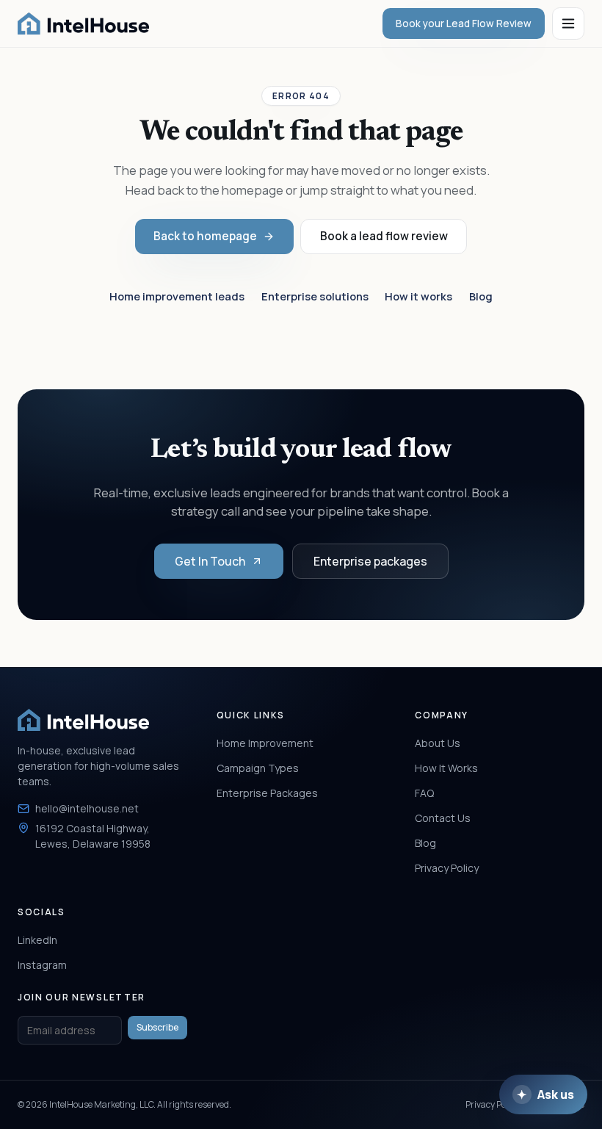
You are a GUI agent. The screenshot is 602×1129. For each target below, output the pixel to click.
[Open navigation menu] (568, 23)
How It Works (446, 768)
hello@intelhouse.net (87, 808)
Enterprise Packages (267, 793)
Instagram (42, 965)
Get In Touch (210, 561)
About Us (437, 743)
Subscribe (157, 1027)
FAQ (424, 793)
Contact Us (443, 818)
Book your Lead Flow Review (464, 23)
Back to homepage (205, 236)
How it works (418, 296)
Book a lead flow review (384, 236)
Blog (481, 296)
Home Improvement (265, 743)
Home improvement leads (176, 296)
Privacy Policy (447, 868)
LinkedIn (37, 940)
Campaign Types (258, 768)
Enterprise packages (370, 561)
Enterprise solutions (315, 296)
